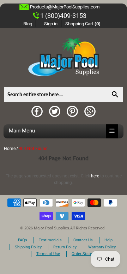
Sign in (51, 23)
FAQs (22, 240)
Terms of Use (48, 254)
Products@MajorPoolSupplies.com (64, 6)
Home (10, 148)
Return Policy (65, 247)
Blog (27, 23)
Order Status (83, 254)
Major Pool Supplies (51, 228)
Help (108, 240)
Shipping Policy (28, 247)
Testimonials (50, 240)
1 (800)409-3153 (63, 15)
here (95, 176)
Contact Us (83, 240)
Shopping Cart (83, 23)
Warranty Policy (102, 247)
